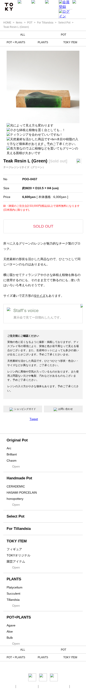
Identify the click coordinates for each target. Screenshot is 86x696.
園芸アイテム (16, 561)
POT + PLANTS (16, 42)
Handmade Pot (19, 478)
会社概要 (9, 686)
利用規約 (76, 686)
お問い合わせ (65, 409)
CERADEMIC (16, 486)
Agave (11, 625)
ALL (22, 34)
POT (29, 22)
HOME (7, 22)
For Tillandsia (45, 22)
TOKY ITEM (70, 42)
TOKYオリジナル (18, 555)
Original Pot (17, 440)
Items (19, 22)
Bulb (10, 637)
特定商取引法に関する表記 (54, 686)
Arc (9, 448)
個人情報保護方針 (27, 686)
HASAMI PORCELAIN (22, 492)
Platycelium (14, 587)
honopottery (15, 498)
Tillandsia (13, 599)
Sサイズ (39, 295)
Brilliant (12, 454)
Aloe (10, 631)
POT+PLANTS (19, 617)
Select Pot (64, 22)
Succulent (13, 593)
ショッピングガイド (25, 409)
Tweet (34, 419)
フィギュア (14, 549)
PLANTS (43, 42)
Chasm (12, 460)
